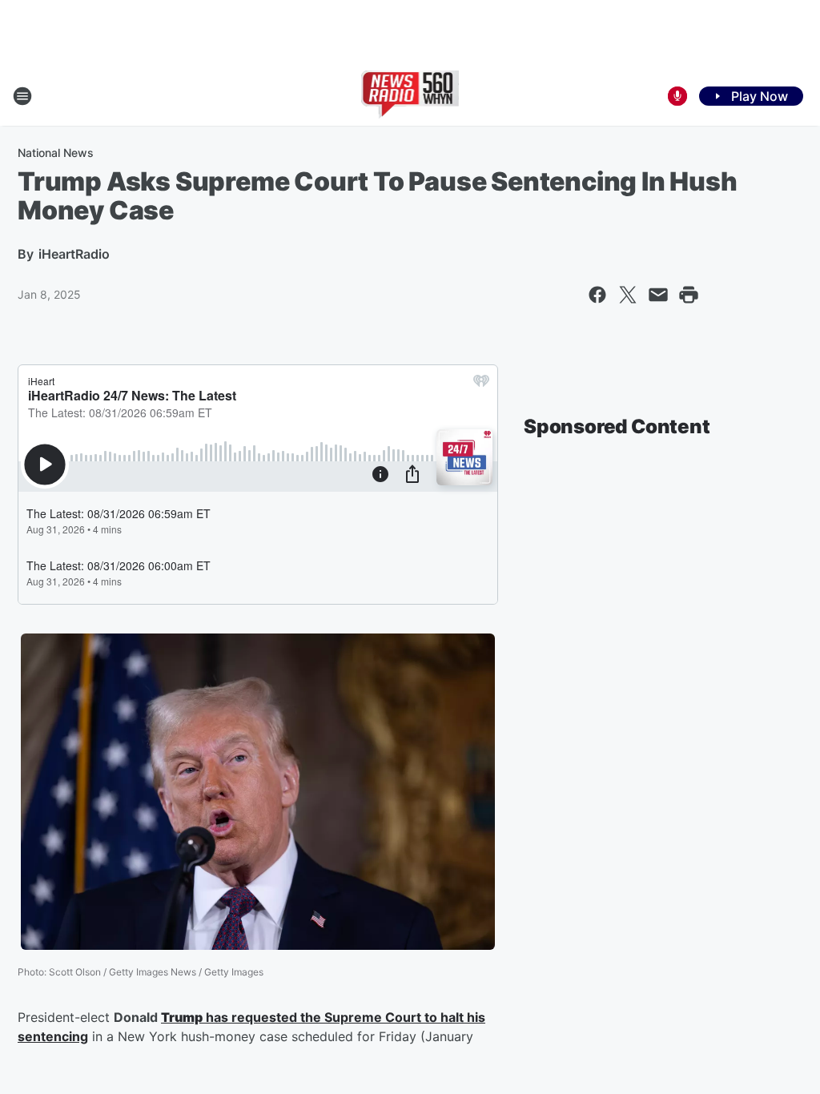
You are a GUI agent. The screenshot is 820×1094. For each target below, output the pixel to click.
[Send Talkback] (677, 96)
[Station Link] (410, 96)
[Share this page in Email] (658, 295)
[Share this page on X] (628, 295)
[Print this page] (688, 295)
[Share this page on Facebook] (597, 295)
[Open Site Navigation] (22, 96)
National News (56, 152)
